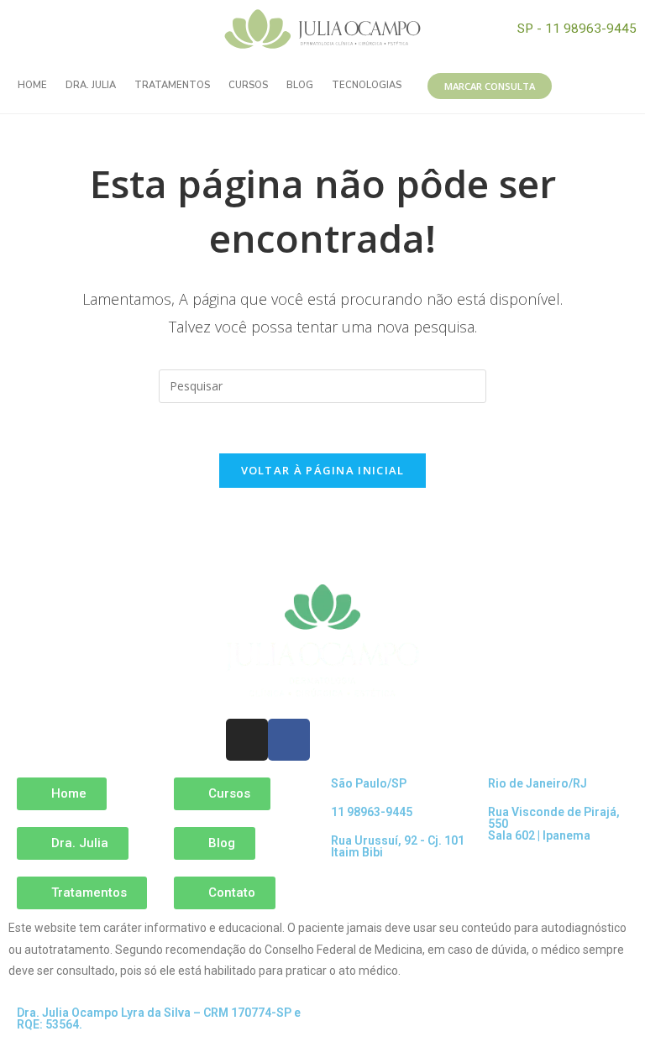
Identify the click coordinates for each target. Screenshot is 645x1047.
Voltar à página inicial (323, 470)
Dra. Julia (91, 85)
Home (32, 85)
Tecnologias (366, 85)
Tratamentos (172, 85)
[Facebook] (126, 29)
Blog (299, 85)
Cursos (248, 85)
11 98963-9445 (371, 812)
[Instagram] (88, 29)
